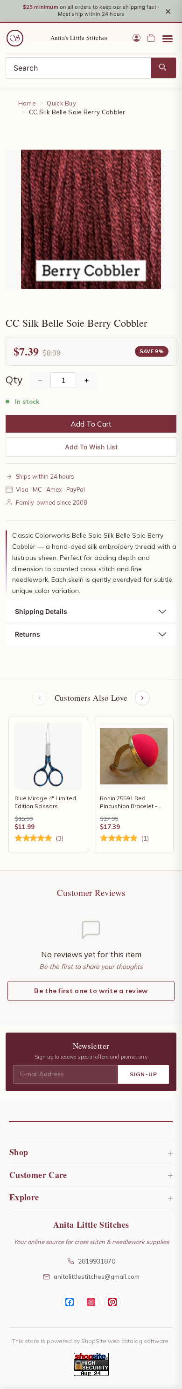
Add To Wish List (91, 447)
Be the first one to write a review (90, 991)
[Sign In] (136, 38)
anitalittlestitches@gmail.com (97, 1276)
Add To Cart (91, 423)
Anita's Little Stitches (79, 37)
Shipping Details (41, 611)
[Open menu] (167, 38)
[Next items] (142, 698)
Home (27, 103)
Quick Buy (61, 103)
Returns (27, 634)
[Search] (163, 68)
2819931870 (96, 1261)
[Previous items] (39, 698)
